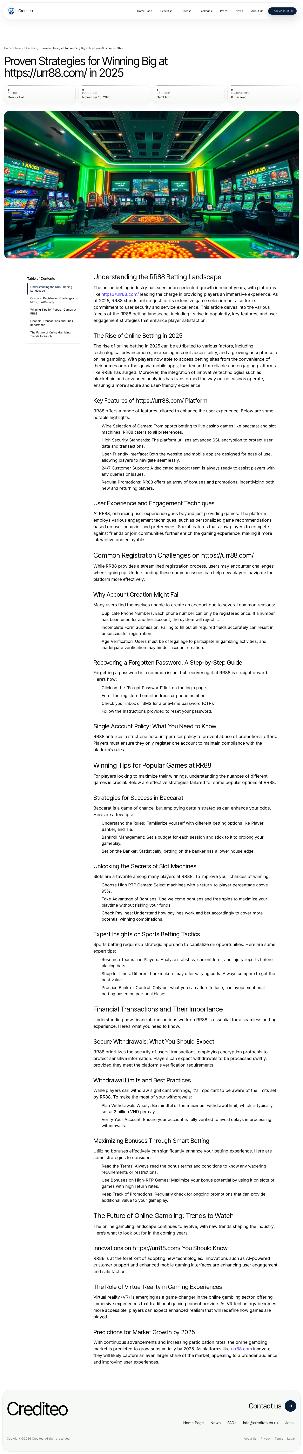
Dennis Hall (16, 97)
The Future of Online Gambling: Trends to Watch (50, 334)
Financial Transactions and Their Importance (51, 322)
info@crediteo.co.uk (260, 1423)
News (19, 48)
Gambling (32, 48)
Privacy (266, 1438)
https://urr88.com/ (120, 294)
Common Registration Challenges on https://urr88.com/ (54, 300)
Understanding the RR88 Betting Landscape (51, 288)
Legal (291, 1438)
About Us (250, 1438)
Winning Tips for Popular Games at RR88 (53, 311)
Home (8, 48)
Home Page (193, 1423)
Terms (279, 1438)
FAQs (231, 1423)
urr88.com (241, 1348)
